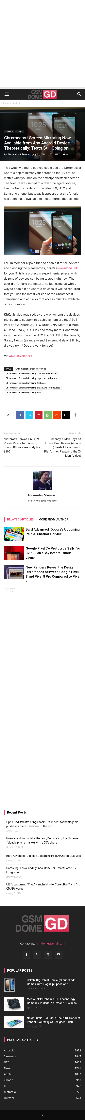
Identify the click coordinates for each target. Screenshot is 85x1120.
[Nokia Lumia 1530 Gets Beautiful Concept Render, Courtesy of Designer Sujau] (14, 1022)
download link (68, 268)
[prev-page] (6, 590)
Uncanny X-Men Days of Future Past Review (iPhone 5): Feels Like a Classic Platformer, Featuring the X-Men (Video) (62, 447)
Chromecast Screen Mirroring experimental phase (32, 378)
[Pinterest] (38, 415)
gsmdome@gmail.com (50, 943)
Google (19, 131)
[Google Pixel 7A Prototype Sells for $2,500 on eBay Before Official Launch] (14, 553)
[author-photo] (42, 489)
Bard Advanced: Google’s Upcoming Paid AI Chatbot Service (43, 855)
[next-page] (12, 590)
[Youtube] (58, 955)
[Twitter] (29, 415)
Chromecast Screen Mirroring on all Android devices (33, 387)
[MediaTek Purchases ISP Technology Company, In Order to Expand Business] (14, 1004)
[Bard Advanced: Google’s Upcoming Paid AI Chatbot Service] (14, 534)
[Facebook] (20, 415)
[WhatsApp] (48, 415)
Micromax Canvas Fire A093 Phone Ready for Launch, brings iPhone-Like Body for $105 (22, 445)
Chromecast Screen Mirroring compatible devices (31, 373)
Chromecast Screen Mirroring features (25, 382)
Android (16, 103)
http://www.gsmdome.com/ (42, 500)
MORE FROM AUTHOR (53, 519)
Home (5, 103)
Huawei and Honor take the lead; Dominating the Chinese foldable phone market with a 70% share (42, 840)
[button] (6, 94)
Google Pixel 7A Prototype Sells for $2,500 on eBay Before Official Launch (53, 552)
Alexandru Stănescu (18, 154)
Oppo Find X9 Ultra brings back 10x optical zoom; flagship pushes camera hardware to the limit (42, 824)
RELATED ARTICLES (20, 519)
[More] (75, 415)
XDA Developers (20, 356)
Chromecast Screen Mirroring (30, 368)
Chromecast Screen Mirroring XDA (23, 392)
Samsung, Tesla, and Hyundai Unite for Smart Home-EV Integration (41, 870)
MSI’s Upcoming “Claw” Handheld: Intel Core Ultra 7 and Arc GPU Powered (43, 886)
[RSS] (37, 955)
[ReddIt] (57, 415)
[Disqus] (42, 649)
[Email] (66, 415)
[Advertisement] (42, 44)
